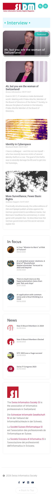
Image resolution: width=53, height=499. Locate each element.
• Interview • (17, 23)
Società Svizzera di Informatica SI (27, 439)
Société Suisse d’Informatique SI (26, 427)
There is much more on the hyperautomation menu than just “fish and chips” (29, 281)
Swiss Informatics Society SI (26, 402)
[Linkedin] (28, 482)
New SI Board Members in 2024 (30, 326)
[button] (40, 6)
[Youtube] (32, 482)
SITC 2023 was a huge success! (30, 353)
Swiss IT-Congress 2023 (26, 366)
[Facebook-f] (19, 482)
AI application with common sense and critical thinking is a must (30, 296)
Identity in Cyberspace (18, 144)
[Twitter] (23, 482)
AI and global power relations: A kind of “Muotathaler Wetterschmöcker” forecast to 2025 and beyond (31, 264)
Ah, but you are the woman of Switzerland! (24, 51)
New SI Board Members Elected (30, 339)
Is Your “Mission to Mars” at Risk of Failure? (31, 248)
